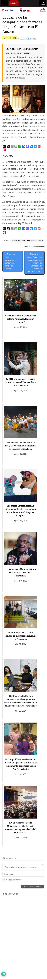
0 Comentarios (28, 37)
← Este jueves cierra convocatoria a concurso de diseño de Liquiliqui (11, 261)
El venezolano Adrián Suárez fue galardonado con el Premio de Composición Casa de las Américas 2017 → (34, 263)
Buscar (42, 5)
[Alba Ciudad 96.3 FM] (23, 10)
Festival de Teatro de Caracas (23, 240)
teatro (40, 240)
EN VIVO (13, 3)
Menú (4, 5)
